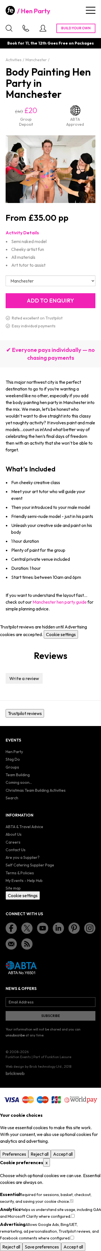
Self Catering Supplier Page (30, 865)
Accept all (63, 1154)
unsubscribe (15, 1035)
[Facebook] (11, 928)
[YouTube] (42, 928)
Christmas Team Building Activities (36, 790)
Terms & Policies (20, 872)
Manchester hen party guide (60, 602)
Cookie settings (61, 634)
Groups (12, 767)
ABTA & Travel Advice (24, 826)
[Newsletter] (11, 944)
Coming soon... (19, 782)
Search (12, 797)
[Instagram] (90, 928)
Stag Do (13, 759)
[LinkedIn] (58, 928)
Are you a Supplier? (23, 857)
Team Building (18, 774)
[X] (27, 928)
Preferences (14, 1154)
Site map (13, 888)
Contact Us (16, 849)
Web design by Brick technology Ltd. (34, 1066)
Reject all (40, 1154)
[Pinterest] (74, 928)
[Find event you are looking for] (9, 28)
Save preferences (42, 1247)
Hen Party (35, 11)
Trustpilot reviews (25, 713)
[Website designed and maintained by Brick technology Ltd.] (15, 1073)
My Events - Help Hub (24, 880)
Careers (13, 842)
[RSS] (27, 944)
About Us (14, 834)
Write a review (24, 678)
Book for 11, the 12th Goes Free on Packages (50, 43)
